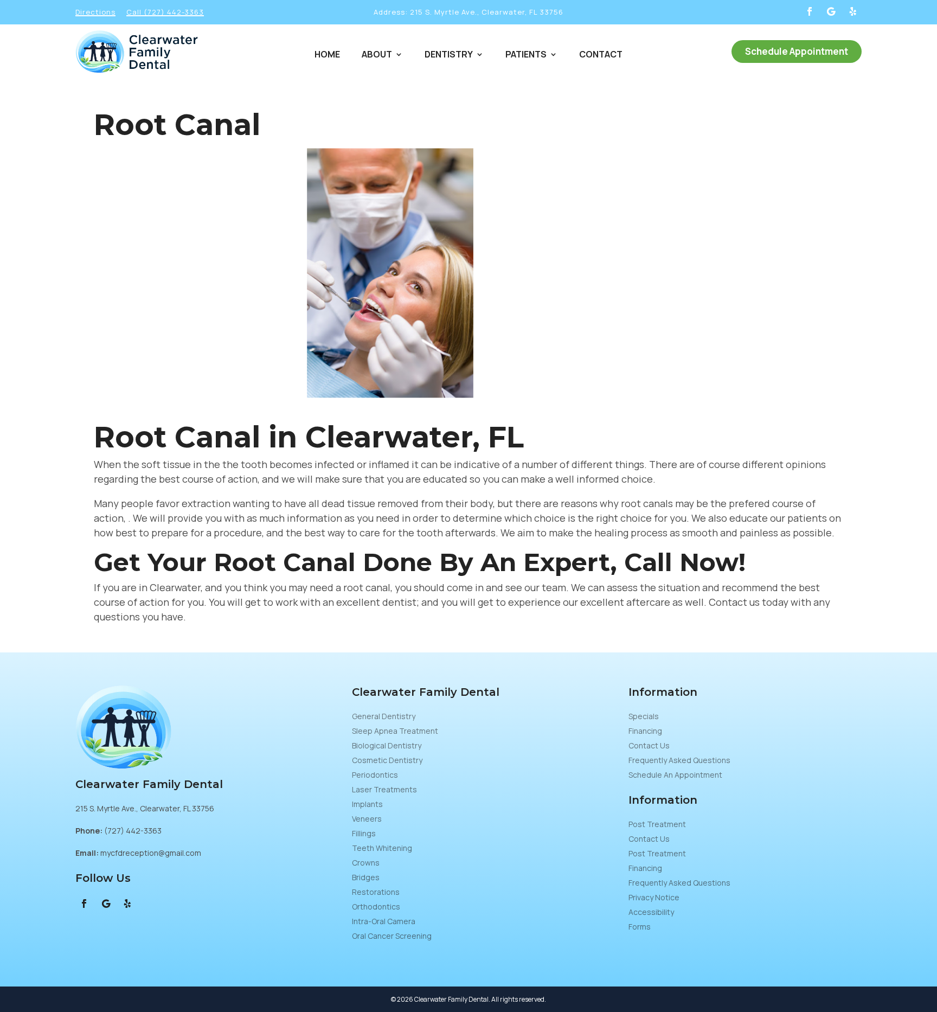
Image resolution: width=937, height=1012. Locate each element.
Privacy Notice (653, 897)
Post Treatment (657, 824)
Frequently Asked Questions (679, 760)
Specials (643, 716)
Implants (367, 804)
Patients (526, 55)
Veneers (367, 819)
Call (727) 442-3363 (165, 12)
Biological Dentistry (386, 745)
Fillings (364, 833)
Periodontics (375, 775)
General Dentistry (383, 716)
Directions (95, 12)
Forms (639, 926)
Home (327, 55)
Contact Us (649, 745)
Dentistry (449, 55)
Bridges (366, 877)
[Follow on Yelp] (853, 11)
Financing (645, 731)
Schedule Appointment (796, 51)
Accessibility (651, 912)
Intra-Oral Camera (383, 921)
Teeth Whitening (382, 848)
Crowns (366, 862)
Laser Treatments (384, 789)
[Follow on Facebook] (809, 11)
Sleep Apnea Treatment (395, 731)
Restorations (376, 892)
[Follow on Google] (831, 11)
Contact (600, 55)
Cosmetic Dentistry (387, 760)
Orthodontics (376, 906)
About (377, 55)
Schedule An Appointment (675, 775)
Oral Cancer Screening (392, 936)
